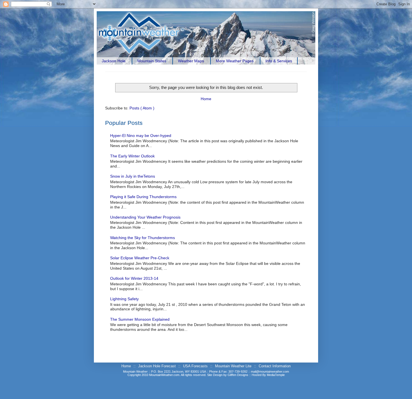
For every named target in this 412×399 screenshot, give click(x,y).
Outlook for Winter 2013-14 (134, 278)
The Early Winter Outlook (132, 156)
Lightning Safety (124, 299)
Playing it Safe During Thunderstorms (143, 196)
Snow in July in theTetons (132, 176)
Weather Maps (191, 61)
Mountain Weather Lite (234, 366)
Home (206, 99)
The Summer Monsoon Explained (140, 319)
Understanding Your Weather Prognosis (145, 217)
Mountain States (151, 61)
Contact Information (275, 366)
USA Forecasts (196, 366)
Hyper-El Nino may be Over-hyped (140, 135)
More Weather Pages (235, 61)
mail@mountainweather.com (270, 371)
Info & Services (278, 61)
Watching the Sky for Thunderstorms (142, 237)
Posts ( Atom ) (141, 108)
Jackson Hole (114, 61)
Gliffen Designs (238, 375)
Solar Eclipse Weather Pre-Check (139, 258)
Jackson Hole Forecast (157, 366)
